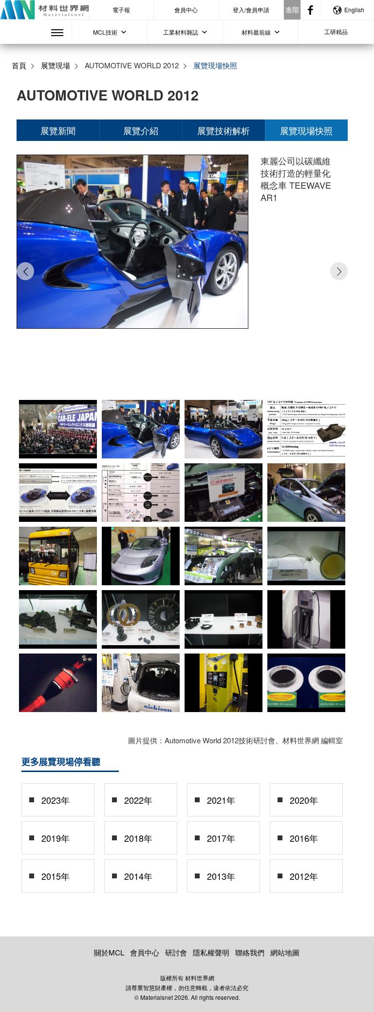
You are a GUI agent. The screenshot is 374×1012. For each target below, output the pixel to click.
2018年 (138, 838)
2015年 (55, 876)
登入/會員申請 (251, 9)
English (354, 9)
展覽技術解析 (223, 130)
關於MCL (109, 952)
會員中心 (186, 9)
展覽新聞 (57, 130)
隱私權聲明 (211, 952)
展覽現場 (55, 65)
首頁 (19, 65)
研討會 (176, 952)
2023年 (55, 800)
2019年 (55, 838)
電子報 (121, 9)
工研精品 (336, 31)
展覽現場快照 (306, 130)
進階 (292, 9)
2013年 (221, 876)
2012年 (304, 876)
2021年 (221, 800)
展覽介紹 (140, 130)
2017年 (221, 838)
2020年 (304, 800)
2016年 (304, 838)
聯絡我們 (249, 952)
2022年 (138, 800)
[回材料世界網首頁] (44, 10)
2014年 (138, 876)
